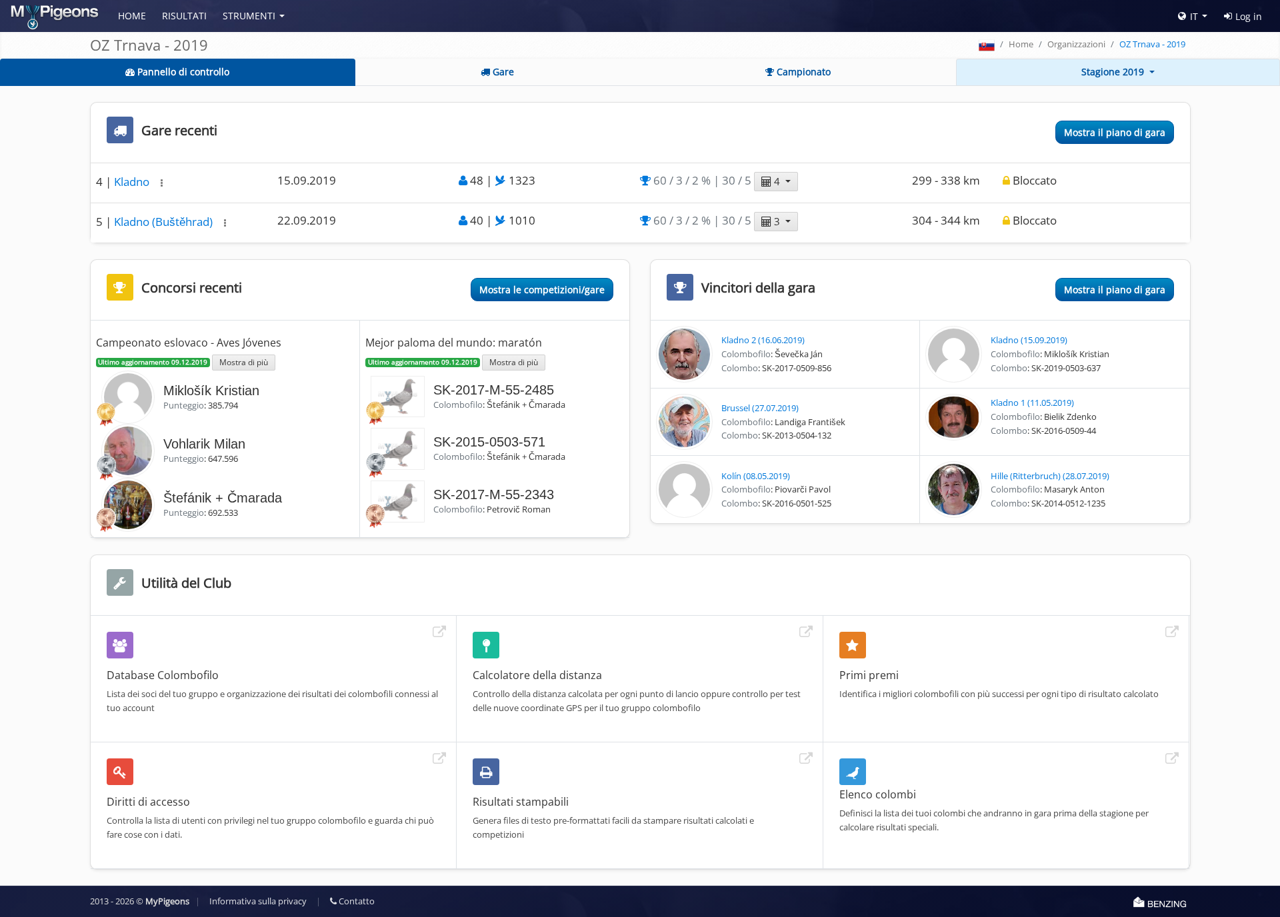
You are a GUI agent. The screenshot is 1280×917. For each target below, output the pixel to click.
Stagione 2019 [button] (1114, 71)
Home (132, 15)
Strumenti (249, 15)
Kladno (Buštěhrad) (164, 221)
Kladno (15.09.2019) (1029, 340)
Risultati (184, 15)
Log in (1248, 16)
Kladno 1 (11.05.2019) (1032, 403)
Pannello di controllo (182, 71)
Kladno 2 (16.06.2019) (763, 340)
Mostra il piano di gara (1114, 132)
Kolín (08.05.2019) (755, 476)
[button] (161, 183)
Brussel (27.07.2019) (760, 408)
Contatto (356, 901)
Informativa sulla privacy (258, 901)
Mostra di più (243, 362)
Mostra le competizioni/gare (542, 289)
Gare (502, 71)
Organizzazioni (1076, 44)
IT (1194, 16)
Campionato (802, 71)
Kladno (133, 181)
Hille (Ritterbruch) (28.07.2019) (1050, 476)
